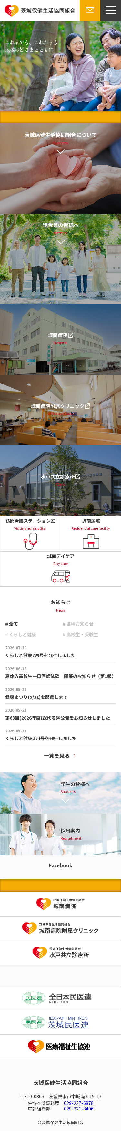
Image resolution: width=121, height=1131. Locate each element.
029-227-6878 (79, 1103)
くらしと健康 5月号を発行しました (40, 738)
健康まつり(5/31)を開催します (36, 697)
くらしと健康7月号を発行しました (40, 655)
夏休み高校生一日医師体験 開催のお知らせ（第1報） (60, 676)
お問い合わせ (89, 20)
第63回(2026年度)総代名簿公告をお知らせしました (57, 717)
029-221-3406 (79, 1108)
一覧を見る (57, 755)
